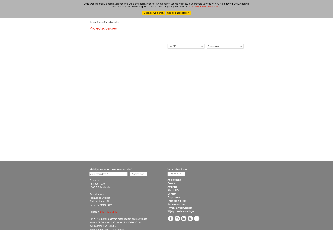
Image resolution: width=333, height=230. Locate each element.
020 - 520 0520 (108, 211)
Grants (100, 22)
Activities (172, 186)
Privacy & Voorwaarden (180, 207)
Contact (172, 193)
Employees (174, 197)
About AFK (173, 190)
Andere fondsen (176, 204)
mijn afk (176, 173)
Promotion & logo (177, 200)
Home (92, 22)
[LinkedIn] (184, 218)
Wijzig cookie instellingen (181, 211)
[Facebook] (171, 218)
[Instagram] (177, 218)
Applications (174, 179)
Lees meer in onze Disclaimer (205, 6)
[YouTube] (190, 218)
